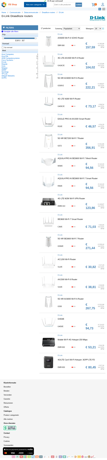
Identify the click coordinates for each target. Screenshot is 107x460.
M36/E (60, 166)
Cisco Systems (7, 60)
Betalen (6, 391)
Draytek (4, 64)
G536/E (60, 246)
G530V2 (61, 86)
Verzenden (8, 395)
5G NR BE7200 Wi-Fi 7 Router (71, 138)
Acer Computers (8, 54)
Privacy (6, 437)
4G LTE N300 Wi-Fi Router (69, 99)
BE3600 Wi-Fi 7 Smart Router (70, 219)
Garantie (7, 399)
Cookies (7, 441)
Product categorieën (11, 415)
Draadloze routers (48, 12)
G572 (60, 146)
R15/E (60, 126)
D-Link (61, 12)
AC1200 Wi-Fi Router (67, 259)
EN (104, 9)
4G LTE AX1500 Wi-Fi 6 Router (71, 58)
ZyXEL (4, 78)
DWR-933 (61, 367)
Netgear (4, 68)
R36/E (60, 186)
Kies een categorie (34, 5)
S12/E (60, 267)
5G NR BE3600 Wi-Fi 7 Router (71, 238)
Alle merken (8, 419)
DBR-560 (61, 45)
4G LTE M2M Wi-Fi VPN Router (71, 198)
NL (100, 9)
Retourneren (8, 403)
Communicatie (15, 12)
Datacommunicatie (31, 12)
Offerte (6, 407)
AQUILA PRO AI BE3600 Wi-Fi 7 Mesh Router (77, 158)
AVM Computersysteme (11, 58)
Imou (3, 66)
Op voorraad (8, 47)
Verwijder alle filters (10, 31)
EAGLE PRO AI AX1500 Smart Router (74, 119)
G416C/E (61, 65)
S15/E (60, 287)
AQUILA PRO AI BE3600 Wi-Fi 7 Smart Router (78, 178)
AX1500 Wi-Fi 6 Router (67, 279)
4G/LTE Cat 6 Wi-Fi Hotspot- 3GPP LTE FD (76, 360)
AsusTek (5, 56)
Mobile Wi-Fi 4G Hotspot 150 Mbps (73, 340)
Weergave (89, 29)
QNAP (4, 70)
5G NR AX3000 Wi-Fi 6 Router (71, 78)
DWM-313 (61, 206)
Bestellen (7, 387)
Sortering (58, 29)
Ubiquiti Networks (8, 76)
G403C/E (61, 106)
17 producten (46, 28)
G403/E (61, 319)
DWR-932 (61, 347)
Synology (5, 72)
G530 (60, 306)
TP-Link (4, 74)
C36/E (60, 227)
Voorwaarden (8, 445)
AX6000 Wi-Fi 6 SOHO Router (71, 38)
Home (4, 12)
